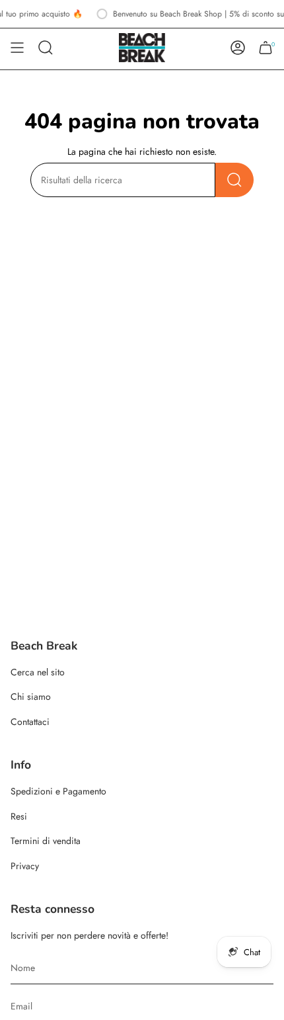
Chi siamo (31, 696)
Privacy (25, 865)
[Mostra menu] (17, 47)
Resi (19, 816)
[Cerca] (234, 180)
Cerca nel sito (38, 672)
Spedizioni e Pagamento (58, 791)
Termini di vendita (46, 840)
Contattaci (30, 721)
